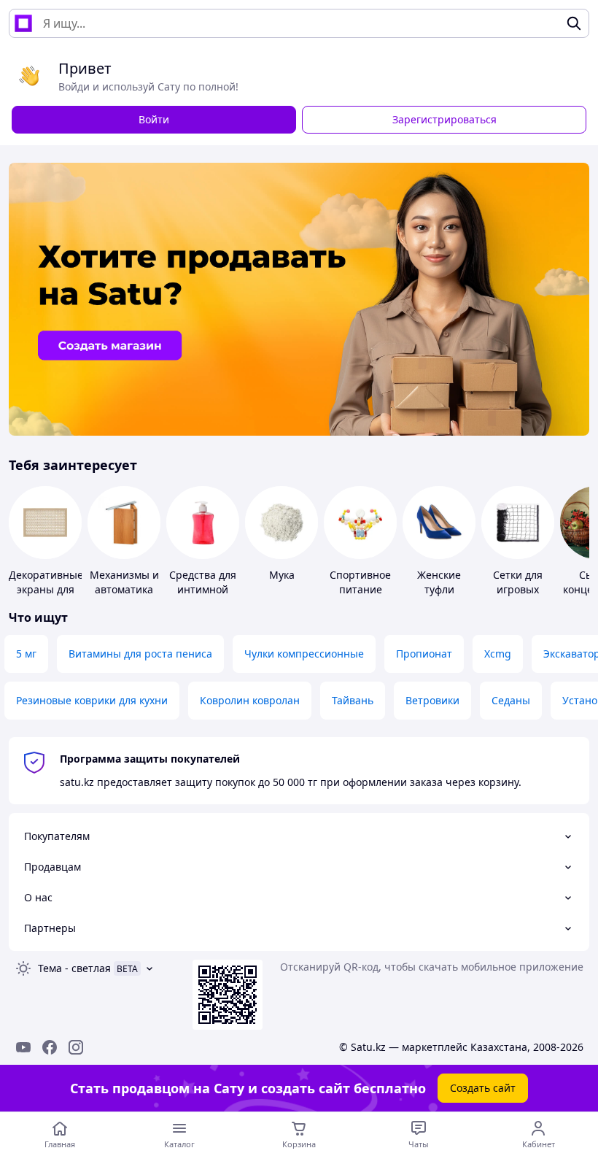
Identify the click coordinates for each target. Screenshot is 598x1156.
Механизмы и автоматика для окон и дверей (124, 596)
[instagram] (76, 1047)
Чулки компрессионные (304, 653)
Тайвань (352, 700)
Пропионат (424, 653)
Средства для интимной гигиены (202, 589)
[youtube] (23, 1047)
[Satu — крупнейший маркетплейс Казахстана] (23, 23)
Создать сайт (483, 1088)
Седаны (511, 700)
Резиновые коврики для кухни (92, 700)
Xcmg (497, 653)
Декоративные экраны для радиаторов (46, 589)
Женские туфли (439, 582)
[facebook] (49, 1047)
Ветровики (432, 700)
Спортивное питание (360, 582)
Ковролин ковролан (250, 700)
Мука (282, 575)
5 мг (26, 653)
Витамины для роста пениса (140, 653)
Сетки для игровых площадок (518, 589)
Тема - (74, 968)
